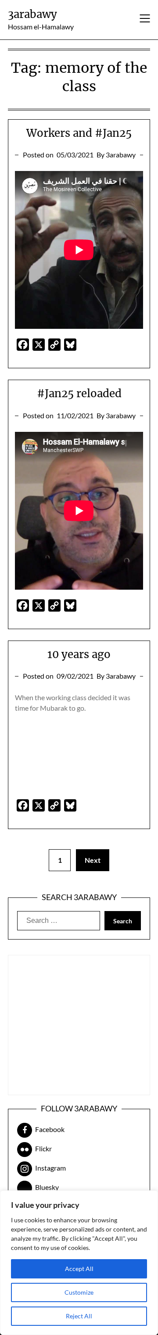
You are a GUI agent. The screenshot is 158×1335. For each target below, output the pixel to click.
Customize (79, 1292)
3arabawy (32, 14)
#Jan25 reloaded (79, 393)
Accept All (79, 1268)
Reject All (79, 1316)
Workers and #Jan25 (79, 133)
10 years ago (79, 654)
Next (93, 860)
